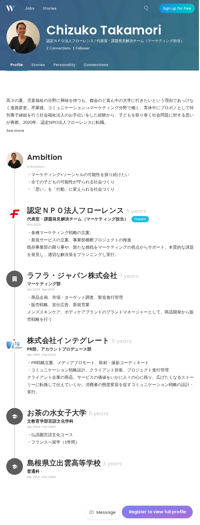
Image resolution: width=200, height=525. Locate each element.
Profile (16, 64)
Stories (38, 64)
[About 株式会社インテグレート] (14, 344)
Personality (64, 64)
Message (106, 512)
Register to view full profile (157, 512)
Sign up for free (177, 8)
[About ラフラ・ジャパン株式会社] (14, 279)
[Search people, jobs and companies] (146, 8)
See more (15, 130)
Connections (96, 64)
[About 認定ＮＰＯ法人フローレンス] (14, 214)
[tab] (16, 65)
